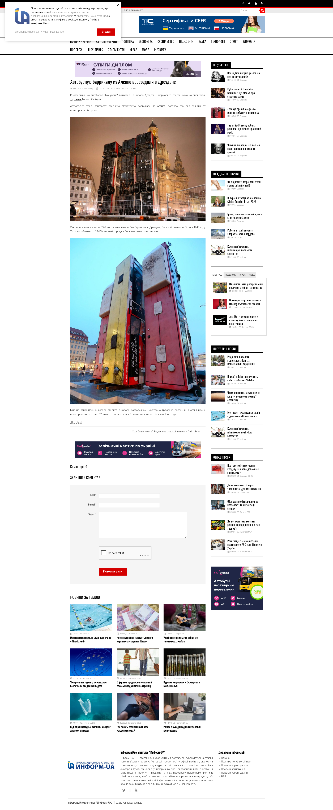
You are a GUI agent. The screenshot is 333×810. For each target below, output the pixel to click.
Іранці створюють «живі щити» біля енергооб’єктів (244, 216)
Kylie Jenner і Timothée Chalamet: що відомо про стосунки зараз (241, 93)
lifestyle (217, 275)
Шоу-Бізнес (95, 50)
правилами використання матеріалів (52, 16)
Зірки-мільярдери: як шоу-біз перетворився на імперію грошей (243, 149)
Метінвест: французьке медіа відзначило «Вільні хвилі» (90, 639)
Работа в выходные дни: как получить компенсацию (182, 728)
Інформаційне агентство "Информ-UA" (90, 803)
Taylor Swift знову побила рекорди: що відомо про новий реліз (244, 129)
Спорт (234, 41)
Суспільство (165, 41)
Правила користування (234, 765)
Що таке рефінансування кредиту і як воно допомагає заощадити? (243, 469)
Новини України (80, 41)
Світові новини (106, 41)
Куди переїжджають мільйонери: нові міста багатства (239, 250)
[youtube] (255, 3)
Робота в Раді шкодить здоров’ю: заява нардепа (241, 232)
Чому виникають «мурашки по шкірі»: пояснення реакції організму (243, 396)
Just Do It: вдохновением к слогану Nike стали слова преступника (243, 320)
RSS (223, 776)
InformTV (160, 50)
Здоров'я (249, 41)
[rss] (262, 3)
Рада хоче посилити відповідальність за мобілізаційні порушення (241, 360)
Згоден (106, 32)
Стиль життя (116, 50)
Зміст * (92, 514)
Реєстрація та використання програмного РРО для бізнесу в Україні (244, 544)
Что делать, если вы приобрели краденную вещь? (132, 728)
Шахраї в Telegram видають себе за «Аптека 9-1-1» (242, 378)
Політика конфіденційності (236, 762)
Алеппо (161, 106)
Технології (218, 41)
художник (76, 99)
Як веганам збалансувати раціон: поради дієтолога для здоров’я (243, 525)
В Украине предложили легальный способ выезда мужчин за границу (134, 684)
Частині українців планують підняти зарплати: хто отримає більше (135, 639)
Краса (133, 50)
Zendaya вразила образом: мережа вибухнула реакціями (243, 111)
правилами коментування (91, 16)
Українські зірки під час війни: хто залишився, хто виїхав (181, 639)
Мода (145, 50)
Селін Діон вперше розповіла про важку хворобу (243, 75)
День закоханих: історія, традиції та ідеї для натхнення (244, 487)
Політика (128, 41)
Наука (202, 41)
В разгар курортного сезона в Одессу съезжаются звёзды (245, 302)
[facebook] (243, 3)
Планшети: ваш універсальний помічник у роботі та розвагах (246, 286)
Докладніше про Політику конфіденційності (40, 32)
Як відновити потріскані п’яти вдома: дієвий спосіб (244, 183)
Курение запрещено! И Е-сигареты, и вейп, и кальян (182, 684)
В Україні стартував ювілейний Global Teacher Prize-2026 (244, 200)
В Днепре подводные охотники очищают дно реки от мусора (90, 728)
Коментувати (112, 571)
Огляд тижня (221, 457)
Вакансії (225, 758)
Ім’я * (93, 495)
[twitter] (249, 3)
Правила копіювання (233, 769)
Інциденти (186, 41)
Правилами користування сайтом (69, 12)
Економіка (146, 41)
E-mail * (92, 505)
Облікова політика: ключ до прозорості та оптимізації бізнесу (242, 505)
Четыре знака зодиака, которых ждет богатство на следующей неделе (88, 684)
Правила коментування (234, 773)
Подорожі (76, 50)
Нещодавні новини (226, 174)
